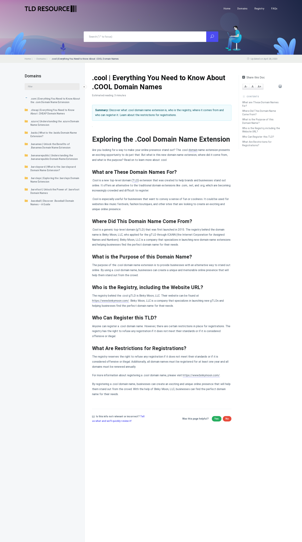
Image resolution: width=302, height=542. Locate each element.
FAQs (274, 8)
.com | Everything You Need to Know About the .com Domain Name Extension (55, 100)
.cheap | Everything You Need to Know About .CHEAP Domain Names (52, 112)
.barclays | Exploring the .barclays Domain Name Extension (54, 180)
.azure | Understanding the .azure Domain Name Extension (54, 123)
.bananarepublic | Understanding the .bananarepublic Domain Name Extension (54, 157)
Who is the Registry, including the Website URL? (261, 130)
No (227, 418)
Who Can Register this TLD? (258, 136)
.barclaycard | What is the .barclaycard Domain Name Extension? (53, 168)
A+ (259, 86)
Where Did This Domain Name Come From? (259, 113)
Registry (259, 8)
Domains (242, 8)
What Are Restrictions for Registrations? (257, 143)
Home (227, 8)
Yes (216, 418)
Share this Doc (255, 77)
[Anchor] (179, 172)
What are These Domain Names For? (260, 104)
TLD (135, 180)
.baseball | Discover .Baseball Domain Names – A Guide (52, 202)
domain (193, 150)
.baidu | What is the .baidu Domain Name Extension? (53, 134)
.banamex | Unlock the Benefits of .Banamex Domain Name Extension (50, 146)
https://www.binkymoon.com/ (110, 300)
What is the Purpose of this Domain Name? (258, 121)
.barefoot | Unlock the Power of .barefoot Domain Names (54, 191)
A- (246, 86)
